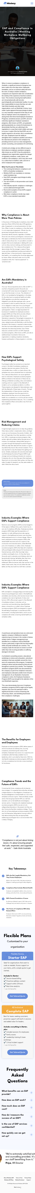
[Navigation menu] (32, 3)
